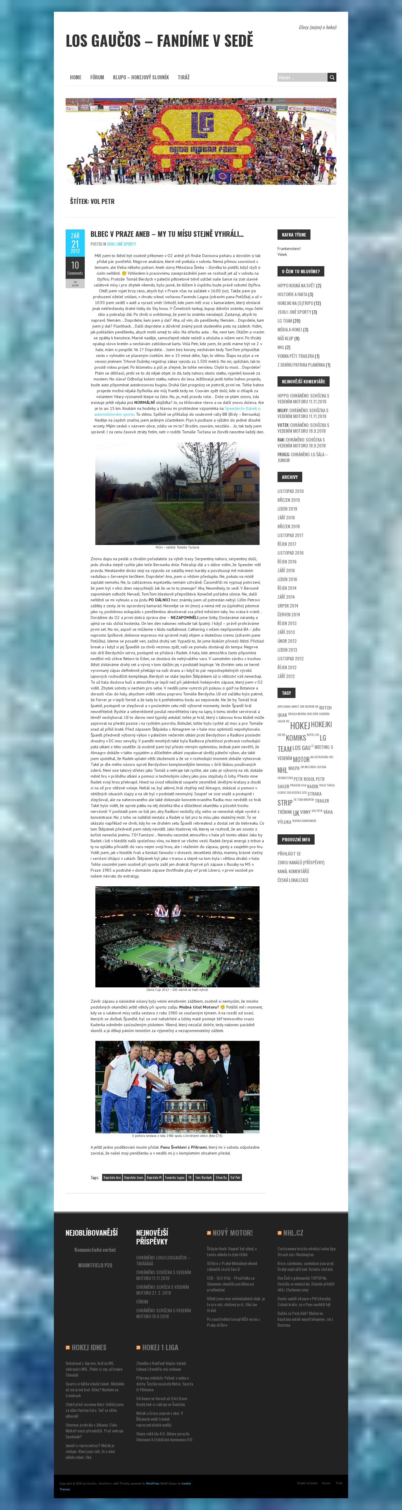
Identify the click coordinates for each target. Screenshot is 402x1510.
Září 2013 (286, 632)
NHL (281, 347)
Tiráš (339, 1483)
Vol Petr (235, 1177)
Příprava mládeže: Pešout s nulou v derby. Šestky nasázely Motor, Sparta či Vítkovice (164, 1383)
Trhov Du (221, 1177)
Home (76, 77)
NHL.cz (293, 1232)
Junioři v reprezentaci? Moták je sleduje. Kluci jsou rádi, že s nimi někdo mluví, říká (90, 1451)
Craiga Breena (297, 713)
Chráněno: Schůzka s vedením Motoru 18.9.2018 (303, 428)
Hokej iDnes (89, 1347)
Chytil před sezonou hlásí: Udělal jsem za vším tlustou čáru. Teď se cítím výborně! (95, 1410)
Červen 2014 (289, 614)
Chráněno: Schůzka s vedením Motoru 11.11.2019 (303, 398)
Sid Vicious (294, 792)
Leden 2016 (287, 579)
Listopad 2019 (291, 491)
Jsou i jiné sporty (121, 244)
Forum (326, 1483)
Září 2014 (286, 596)
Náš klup (285, 338)
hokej (300, 725)
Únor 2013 (287, 640)
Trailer (322, 800)
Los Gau (301, 747)
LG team (285, 320)
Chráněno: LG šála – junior (303, 457)
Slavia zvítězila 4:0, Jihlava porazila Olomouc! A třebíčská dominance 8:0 (164, 1436)
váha (328, 811)
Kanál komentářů (293, 871)
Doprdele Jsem (133, 1177)
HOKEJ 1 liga (160, 1347)
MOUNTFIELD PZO (95, 1265)
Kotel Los (313, 734)
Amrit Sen (297, 706)
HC (287, 721)
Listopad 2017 (290, 535)
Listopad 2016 (291, 552)
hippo (283, 395)
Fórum (97, 77)
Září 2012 (286, 676)
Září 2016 (286, 570)
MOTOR (301, 759)
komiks (296, 737)
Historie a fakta (292, 294)
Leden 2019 (287, 508)
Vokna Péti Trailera (296, 356)
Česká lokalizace (293, 880)
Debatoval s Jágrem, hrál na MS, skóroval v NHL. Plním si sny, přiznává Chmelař (94, 1369)
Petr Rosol (304, 779)
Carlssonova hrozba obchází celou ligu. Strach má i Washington (307, 1251)
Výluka (284, 821)
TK (190, 1177)
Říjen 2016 (287, 561)
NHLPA (294, 768)
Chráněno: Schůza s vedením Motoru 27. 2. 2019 (162, 1290)
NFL (331, 756)
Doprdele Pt (154, 1177)
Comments (75, 273)
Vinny (305, 811)
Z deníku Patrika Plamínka (301, 364)
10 (75, 265)
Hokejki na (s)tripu (295, 303)
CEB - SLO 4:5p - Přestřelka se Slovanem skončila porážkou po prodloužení (231, 1284)
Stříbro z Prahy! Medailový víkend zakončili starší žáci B (232, 1266)
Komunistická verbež (95, 1249)
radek (312, 786)
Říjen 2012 (287, 667)
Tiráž (184, 77)
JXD (279, 734)
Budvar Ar (311, 706)
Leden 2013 (287, 649)
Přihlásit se (289, 853)
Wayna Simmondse (304, 820)
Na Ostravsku (319, 756)
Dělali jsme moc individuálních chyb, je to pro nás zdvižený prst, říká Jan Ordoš (236, 1304)
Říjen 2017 (287, 544)
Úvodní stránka (307, 1483)
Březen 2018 (289, 526)
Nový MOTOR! (233, 1232)
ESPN (315, 713)
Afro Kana (284, 706)
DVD (309, 713)
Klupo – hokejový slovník (141, 77)
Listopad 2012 (291, 658)
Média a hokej (290, 329)
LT (312, 745)
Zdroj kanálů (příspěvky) (301, 862)
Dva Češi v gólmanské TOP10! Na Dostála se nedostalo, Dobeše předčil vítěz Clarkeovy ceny (306, 1284)
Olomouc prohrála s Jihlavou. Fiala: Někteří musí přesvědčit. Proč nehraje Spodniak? (94, 1430)
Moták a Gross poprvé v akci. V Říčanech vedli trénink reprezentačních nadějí (159, 1419)
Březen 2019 (289, 499)
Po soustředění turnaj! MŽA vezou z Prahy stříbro (233, 1322)
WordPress (152, 1483)
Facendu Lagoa (175, 1177)
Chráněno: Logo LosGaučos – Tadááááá (163, 1260)
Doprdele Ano (112, 1177)
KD (283, 734)
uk (296, 813)
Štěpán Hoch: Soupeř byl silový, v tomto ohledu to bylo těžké (232, 1251)
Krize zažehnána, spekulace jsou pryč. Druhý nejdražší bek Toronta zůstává (306, 1266)
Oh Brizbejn (308, 766)
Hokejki (321, 724)
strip (285, 802)
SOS (304, 792)
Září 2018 (286, 517)
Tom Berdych (203, 1177)
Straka (315, 793)
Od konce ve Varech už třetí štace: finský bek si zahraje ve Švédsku (162, 1401)
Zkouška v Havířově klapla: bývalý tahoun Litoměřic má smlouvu (161, 1366)
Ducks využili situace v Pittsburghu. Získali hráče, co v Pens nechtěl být (304, 1301)
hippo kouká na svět (296, 285)
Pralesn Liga (298, 785)
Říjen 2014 (287, 588)
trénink (285, 811)
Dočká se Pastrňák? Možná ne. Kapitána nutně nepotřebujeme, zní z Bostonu (305, 1319)
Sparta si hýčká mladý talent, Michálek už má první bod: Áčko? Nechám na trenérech (95, 1389)
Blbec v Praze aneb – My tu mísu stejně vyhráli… (167, 233)
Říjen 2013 (287, 623)
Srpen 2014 (288, 605)
